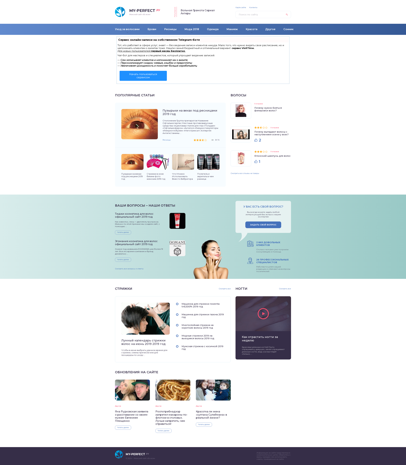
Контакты (253, 7)
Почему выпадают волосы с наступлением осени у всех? (271, 133)
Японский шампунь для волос (272, 155)
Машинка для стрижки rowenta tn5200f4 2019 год (200, 305)
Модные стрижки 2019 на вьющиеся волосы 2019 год (198, 337)
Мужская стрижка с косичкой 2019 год (202, 347)
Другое (118, 406)
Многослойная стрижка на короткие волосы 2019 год (197, 326)
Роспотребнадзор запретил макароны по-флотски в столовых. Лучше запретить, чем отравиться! (171, 417)
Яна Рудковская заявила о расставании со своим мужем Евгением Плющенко (131, 416)
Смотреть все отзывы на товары (245, 173)
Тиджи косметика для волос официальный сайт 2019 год (134, 215)
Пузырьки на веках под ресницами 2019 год (190, 112)
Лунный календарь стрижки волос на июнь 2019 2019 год (143, 342)
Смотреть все (225, 289)
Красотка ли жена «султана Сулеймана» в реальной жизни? (211, 414)
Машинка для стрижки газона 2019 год (203, 316)
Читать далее (123, 232)
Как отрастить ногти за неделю (260, 338)
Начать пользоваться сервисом (143, 76)
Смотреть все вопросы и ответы (129, 269)
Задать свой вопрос (263, 224)
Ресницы (167, 140)
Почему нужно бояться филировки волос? (268, 109)
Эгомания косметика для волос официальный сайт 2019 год (136, 243)
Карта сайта (241, 7)
